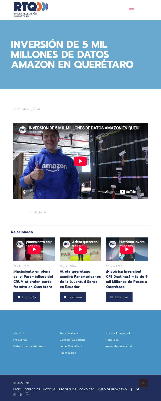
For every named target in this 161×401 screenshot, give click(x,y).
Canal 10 (19, 333)
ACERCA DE (32, 389)
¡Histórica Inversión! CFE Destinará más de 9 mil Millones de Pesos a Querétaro (127, 279)
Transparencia (69, 333)
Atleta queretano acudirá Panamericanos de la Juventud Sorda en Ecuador (80, 279)
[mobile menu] (131, 9)
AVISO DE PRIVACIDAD (112, 389)
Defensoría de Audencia (29, 346)
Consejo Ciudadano (73, 340)
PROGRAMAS (67, 389)
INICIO (17, 389)
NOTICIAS (49, 389)
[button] (27, 395)
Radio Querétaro (71, 346)
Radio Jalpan (68, 353)
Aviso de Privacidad (119, 346)
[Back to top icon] (143, 383)
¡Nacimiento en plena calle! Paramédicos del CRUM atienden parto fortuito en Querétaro (33, 279)
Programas (20, 340)
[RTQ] (31, 10)
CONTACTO (86, 389)
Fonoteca (112, 340)
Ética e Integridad (118, 333)
